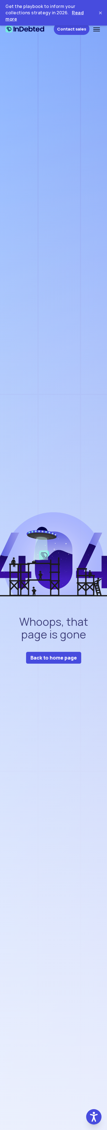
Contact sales (71, 29)
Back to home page (53, 657)
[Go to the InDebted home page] (29, 29)
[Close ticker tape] (100, 13)
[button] (94, 1117)
